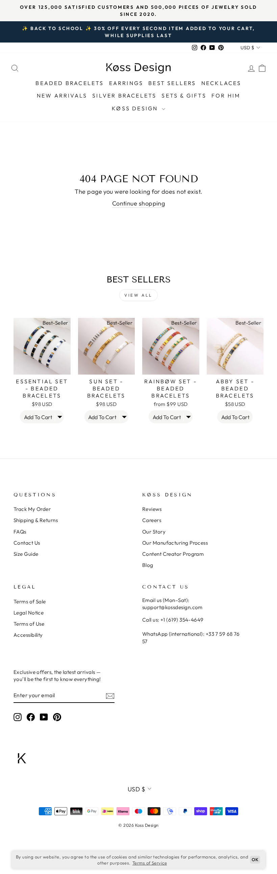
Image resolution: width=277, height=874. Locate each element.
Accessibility (28, 635)
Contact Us (27, 543)
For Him (225, 95)
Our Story (154, 531)
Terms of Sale (30, 601)
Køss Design (136, 108)
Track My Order (32, 509)
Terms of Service (149, 863)
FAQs (20, 531)
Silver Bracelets (124, 95)
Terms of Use (29, 624)
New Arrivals (62, 95)
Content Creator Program (173, 554)
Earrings (126, 83)
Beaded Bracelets (69, 83)
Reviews (151, 509)
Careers (151, 520)
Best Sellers (172, 83)
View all (138, 295)
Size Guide (26, 554)
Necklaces (221, 83)
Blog (147, 565)
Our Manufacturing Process (175, 543)
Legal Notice (29, 612)
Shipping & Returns (36, 520)
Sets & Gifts (183, 95)
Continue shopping (138, 203)
